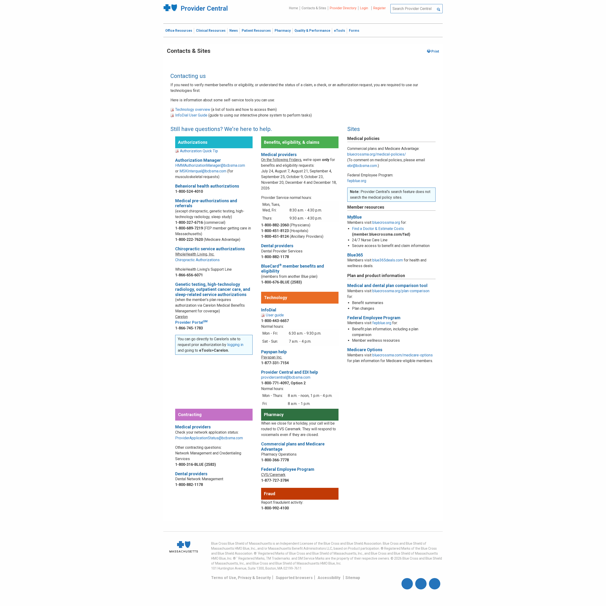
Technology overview (192, 109)
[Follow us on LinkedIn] (434, 584)
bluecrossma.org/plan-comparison (400, 291)
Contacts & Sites (314, 8)
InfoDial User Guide (191, 115)
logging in (235, 344)
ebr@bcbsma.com (362, 165)
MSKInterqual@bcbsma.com (202, 171)
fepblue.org (356, 181)
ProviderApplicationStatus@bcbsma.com (209, 438)
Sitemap (352, 577)
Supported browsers (294, 577)
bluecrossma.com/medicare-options (402, 355)
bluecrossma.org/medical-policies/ (376, 154)
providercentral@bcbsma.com (285, 377)
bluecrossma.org (386, 222)
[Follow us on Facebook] (407, 584)
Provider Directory (343, 8)
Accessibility (329, 577)
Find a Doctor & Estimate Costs (378, 228)
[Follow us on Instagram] (421, 584)
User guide (275, 315)
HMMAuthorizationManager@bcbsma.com (210, 165)
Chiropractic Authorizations (197, 260)
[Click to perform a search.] (438, 9)
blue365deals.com (387, 260)
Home (293, 8)
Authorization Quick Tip (199, 151)
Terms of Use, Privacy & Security (241, 577)
